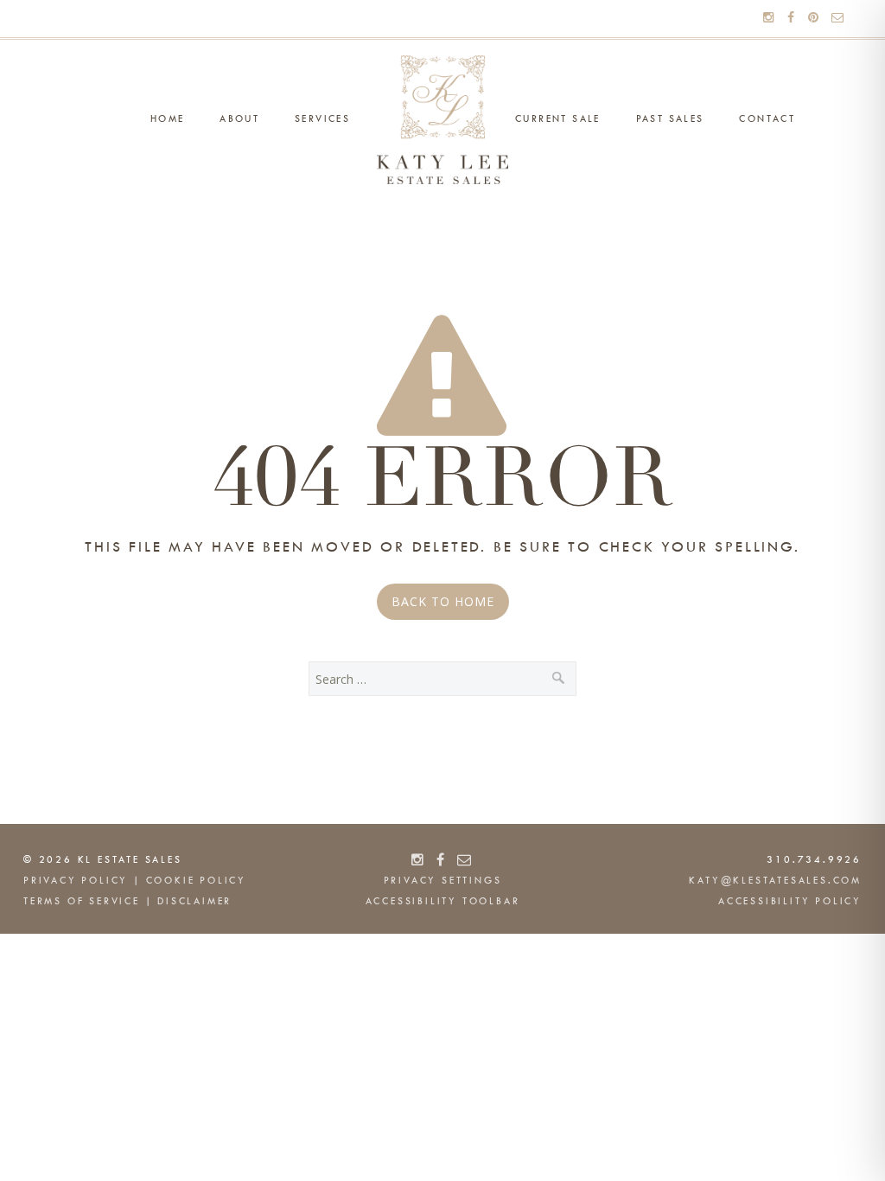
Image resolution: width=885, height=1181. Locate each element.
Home (167, 119)
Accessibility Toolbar (443, 902)
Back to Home (443, 601)
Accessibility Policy (790, 902)
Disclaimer (194, 902)
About (239, 119)
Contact (767, 119)
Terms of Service (81, 902)
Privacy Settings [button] (443, 881)
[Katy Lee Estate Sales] (442, 120)
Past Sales (670, 119)
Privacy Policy (75, 881)
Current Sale (558, 119)
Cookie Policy (196, 881)
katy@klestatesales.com (775, 881)
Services (322, 119)
